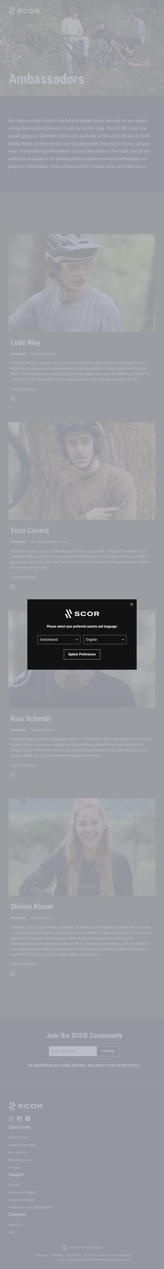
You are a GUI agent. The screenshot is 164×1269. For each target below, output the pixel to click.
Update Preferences (82, 654)
